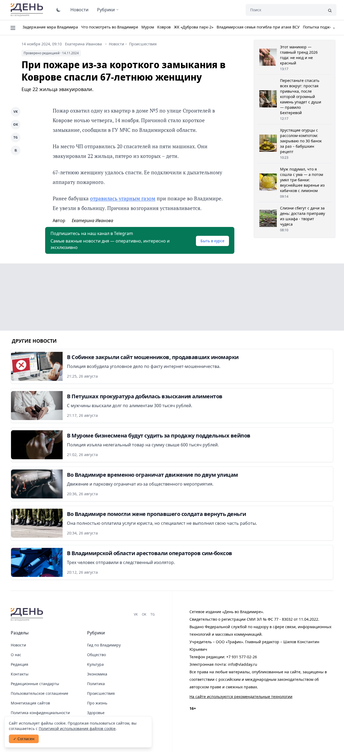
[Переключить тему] (58, 10)
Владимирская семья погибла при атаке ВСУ (258, 27)
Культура (95, 664)
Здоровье (96, 712)
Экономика (97, 674)
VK (15, 111)
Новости (79, 10)
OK (15, 124)
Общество (96, 654)
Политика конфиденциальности (40, 712)
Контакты (19, 674)
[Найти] (329, 10)
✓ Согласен (23, 738)
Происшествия (143, 43)
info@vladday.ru (242, 664)
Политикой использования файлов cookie (77, 728)
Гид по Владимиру (104, 645)
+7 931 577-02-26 (241, 656)
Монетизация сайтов (30, 703)
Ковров (164, 27)
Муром (147, 27)
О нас (16, 654)
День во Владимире (28, 9)
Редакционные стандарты (35, 683)
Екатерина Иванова (83, 43)
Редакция (19, 664)
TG (15, 137)
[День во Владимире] (28, 614)
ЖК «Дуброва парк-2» (193, 27)
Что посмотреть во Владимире (109, 27)
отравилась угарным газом (122, 198)
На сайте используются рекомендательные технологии (240, 696)
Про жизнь (97, 703)
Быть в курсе (212, 240)
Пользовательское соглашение (39, 693)
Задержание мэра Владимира (50, 27)
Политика (96, 683)
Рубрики (106, 10)
